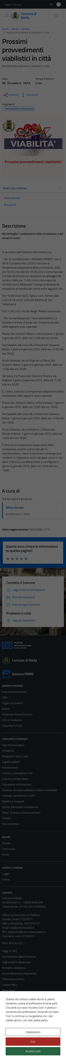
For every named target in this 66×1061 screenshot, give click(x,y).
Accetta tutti (33, 1051)
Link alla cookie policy (35, 1020)
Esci (33, 1041)
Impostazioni (33, 1032)
